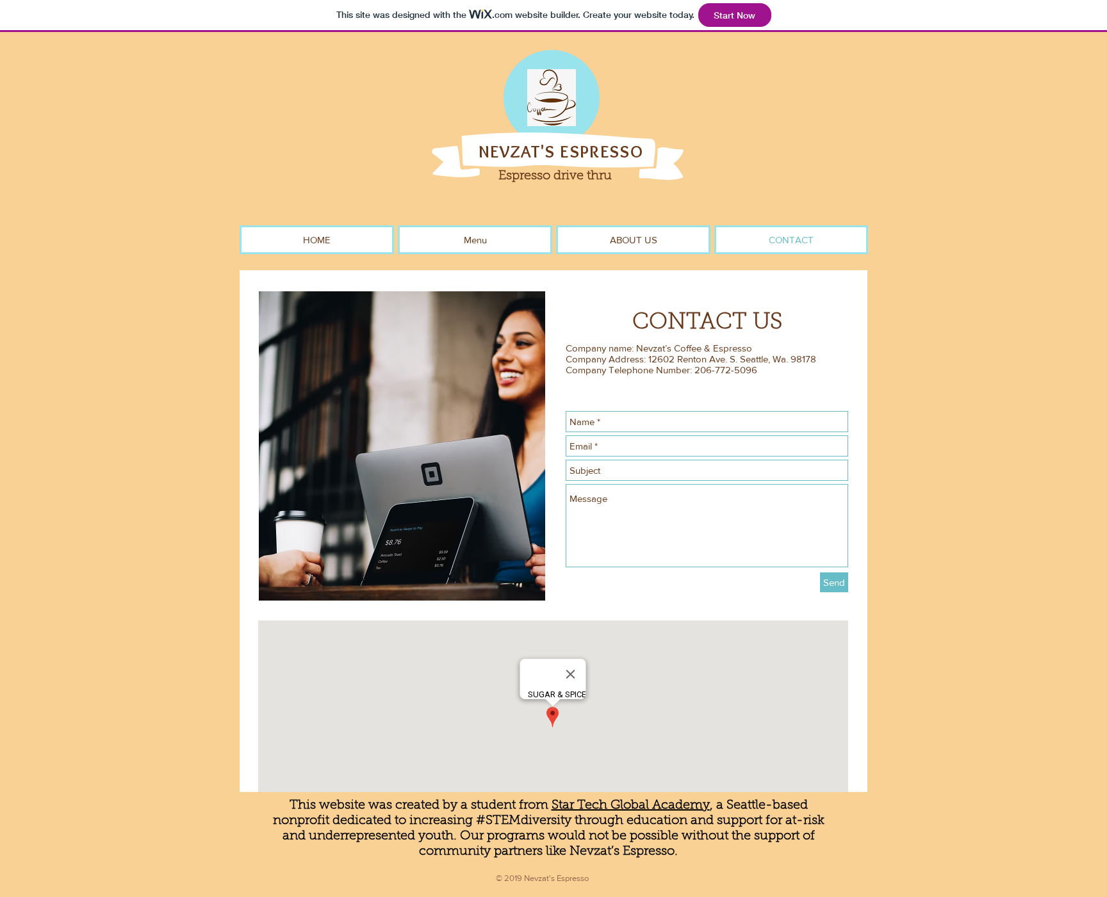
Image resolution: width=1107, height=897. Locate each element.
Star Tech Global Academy (631, 805)
